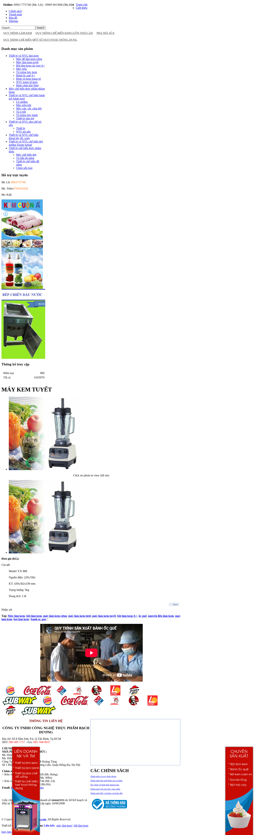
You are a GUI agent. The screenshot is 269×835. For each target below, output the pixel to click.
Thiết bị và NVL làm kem (24, 55)
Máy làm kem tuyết (27, 62)
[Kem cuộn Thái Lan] (22, 246)
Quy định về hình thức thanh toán (104, 785)
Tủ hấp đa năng (25, 158)
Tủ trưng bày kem (26, 72)
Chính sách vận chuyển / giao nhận (105, 789)
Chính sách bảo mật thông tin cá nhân (106, 780)
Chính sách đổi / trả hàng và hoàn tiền (106, 793)
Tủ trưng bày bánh (27, 115)
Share (175, 604)
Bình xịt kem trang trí (28, 78)
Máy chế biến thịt (26, 154)
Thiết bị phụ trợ (25, 118)
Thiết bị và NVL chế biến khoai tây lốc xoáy (23, 136)
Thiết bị (20, 128)
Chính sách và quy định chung (103, 776)
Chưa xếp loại (24, 167)
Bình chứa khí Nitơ (27, 85)
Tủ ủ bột (21, 111)
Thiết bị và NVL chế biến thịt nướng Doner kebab (26, 143)
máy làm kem (64, 825)
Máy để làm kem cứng (29, 59)
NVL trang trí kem (27, 82)
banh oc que (38, 619)
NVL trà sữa (23, 131)
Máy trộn (21, 68)
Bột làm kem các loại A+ (30, 65)
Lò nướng (22, 101)
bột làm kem (81, 825)
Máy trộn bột (23, 105)
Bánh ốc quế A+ (25, 75)
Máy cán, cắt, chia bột (29, 108)
